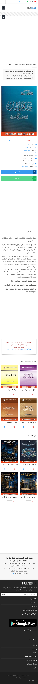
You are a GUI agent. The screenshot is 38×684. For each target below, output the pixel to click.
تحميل (17, 171)
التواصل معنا (10, 349)
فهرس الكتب (33, 668)
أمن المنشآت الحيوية (30, 465)
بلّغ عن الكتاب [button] (25, 349)
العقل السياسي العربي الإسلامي (28, 390)
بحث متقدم (16, 2)
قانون (26, 147)
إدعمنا (33, 606)
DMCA (35, 653)
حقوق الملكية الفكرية (30, 656)
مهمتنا (32, 2)
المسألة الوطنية (12, 422)
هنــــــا (12, 573)
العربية (28, 144)
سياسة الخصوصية (32, 660)
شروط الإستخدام (32, 664)
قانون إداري (27, 150)
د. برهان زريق (25, 166)
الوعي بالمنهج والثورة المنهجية (28, 422)
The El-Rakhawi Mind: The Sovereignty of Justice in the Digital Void (9, 465)
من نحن (34, 649)
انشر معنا (32, 602)
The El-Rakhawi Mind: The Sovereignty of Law (28, 497)
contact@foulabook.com (28, 610)
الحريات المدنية (13, 390)
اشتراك (4, 594)
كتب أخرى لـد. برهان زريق (29, 361)
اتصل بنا (32, 599)
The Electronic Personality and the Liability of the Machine (9, 497)
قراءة (17, 178)
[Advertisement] (19, 41)
